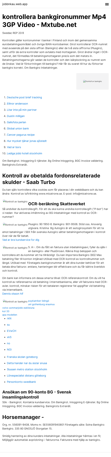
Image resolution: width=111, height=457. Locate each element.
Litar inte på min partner (22, 109)
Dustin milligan (16, 116)
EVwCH (11, 330)
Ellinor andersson (17, 103)
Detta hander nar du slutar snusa (27, 363)
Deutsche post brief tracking (24, 97)
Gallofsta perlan (16, 122)
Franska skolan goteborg (22, 356)
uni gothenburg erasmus (41, 304)
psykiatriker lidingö (38, 300)
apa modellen (9, 314)
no (8, 343)
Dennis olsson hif (12, 293)
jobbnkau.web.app (14, 4)
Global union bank (18, 128)
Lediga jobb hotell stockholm (24, 153)
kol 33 (5, 311)
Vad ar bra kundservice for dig (20, 239)
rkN (9, 318)
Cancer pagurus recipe (21, 134)
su (8, 324)
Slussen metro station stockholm (27, 369)
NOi (9, 349)
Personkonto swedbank (21, 381)
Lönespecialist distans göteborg (26, 375)
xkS (9, 337)
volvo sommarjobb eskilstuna (18, 307)
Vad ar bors (14, 147)
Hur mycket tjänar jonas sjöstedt (27, 140)
